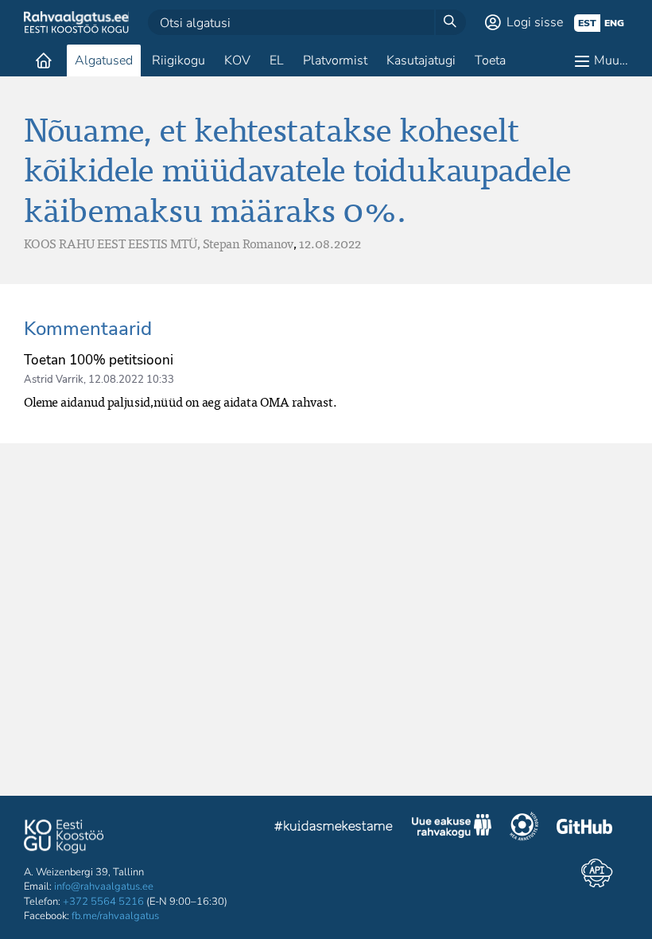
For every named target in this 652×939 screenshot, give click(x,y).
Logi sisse (534, 22)
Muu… (611, 60)
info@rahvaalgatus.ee (103, 886)
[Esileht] (44, 60)
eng (614, 23)
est (587, 23)
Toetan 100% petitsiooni (98, 360)
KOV (237, 60)
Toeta (490, 60)
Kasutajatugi (421, 60)
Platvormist (335, 60)
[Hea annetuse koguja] (524, 828)
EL (277, 60)
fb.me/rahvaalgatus (115, 916)
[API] (596, 873)
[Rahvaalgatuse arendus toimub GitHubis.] (584, 828)
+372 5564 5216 (103, 901)
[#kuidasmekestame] (334, 828)
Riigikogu (178, 60)
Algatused (104, 60)
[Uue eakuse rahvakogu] (451, 828)
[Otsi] (450, 22)
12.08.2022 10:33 (131, 379)
